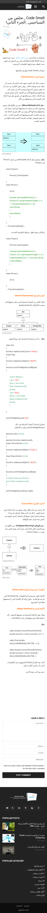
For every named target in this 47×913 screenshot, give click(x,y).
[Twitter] (12, 808)
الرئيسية (26, 906)
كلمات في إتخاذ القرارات (36, 847)
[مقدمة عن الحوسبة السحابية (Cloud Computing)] (8, 838)
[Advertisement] (23, 692)
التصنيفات (19, 906)
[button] (35, 6)
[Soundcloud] (19, 808)
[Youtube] (7, 808)
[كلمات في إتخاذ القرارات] (8, 850)
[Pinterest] (25, 808)
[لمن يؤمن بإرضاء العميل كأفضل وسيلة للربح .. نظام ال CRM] (8, 826)
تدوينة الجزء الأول (22, 58)
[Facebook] (38, 808)
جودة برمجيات (40, 12)
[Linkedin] (32, 808)
